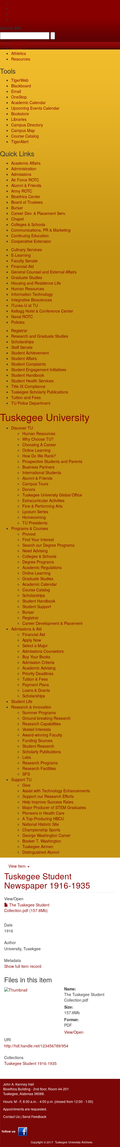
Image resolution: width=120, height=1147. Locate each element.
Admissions (21, 174)
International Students (41, 472)
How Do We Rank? (39, 456)
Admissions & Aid (26, 629)
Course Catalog (25, 136)
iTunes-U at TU (24, 305)
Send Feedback (34, 1116)
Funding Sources (37, 740)
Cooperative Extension (31, 241)
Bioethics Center (25, 196)
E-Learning (21, 255)
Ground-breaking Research (46, 718)
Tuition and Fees (26, 397)
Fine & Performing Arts (42, 506)
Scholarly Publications (41, 751)
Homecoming (34, 517)
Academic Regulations (42, 567)
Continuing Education (30, 235)
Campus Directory (27, 125)
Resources (20, 59)
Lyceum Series (35, 511)
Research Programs (40, 763)
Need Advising (35, 550)
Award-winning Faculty (42, 735)
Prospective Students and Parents (52, 461)
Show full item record (22, 966)
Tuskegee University (45, 417)
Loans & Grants (36, 690)
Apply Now (31, 640)
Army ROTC (21, 191)
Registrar (19, 330)
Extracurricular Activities (43, 500)
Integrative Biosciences (31, 300)
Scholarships (22, 341)
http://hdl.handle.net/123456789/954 (36, 1045)
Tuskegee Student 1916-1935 (30, 1063)
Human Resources (27, 288)
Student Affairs (24, 358)
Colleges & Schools (28, 224)
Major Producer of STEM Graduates (54, 807)
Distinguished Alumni (40, 852)
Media (16, 48)
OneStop (19, 97)
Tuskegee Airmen (37, 846)
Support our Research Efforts (48, 796)
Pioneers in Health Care (43, 813)
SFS (26, 774)
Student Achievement (30, 353)
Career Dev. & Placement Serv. (38, 213)
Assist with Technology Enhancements (56, 790)
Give (15, 8)
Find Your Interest (38, 539)
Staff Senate (22, 347)
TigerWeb (19, 42)
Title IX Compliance (28, 386)
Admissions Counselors (43, 651)
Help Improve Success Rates (47, 802)
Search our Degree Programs (48, 545)
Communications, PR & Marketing (41, 230)
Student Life (21, 701)
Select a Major (35, 645)
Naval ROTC (22, 316)
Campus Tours (35, 483)
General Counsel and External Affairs (43, 272)
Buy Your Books (36, 656)
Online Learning (36, 450)
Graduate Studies (26, 277)
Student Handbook (27, 375)
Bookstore (20, 113)
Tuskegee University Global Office (52, 495)
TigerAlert (19, 141)
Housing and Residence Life (36, 283)
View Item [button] (17, 866)
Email (16, 91)
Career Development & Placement (52, 623)
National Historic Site (40, 824)
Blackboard (21, 85)
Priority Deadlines (37, 673)
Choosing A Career (39, 444)
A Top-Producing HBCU (43, 818)
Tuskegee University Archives (73, 1142)
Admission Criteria (38, 662)
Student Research (38, 746)
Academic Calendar (28, 102)
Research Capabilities (41, 723)
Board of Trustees (27, 202)
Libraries (19, 119)
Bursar (17, 207)
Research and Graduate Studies (39, 336)
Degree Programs (38, 562)
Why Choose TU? (38, 439)
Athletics (18, 53)
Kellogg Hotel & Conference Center (42, 311)
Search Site (10, 28)
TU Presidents (34, 522)
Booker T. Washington (41, 841)
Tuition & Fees (35, 679)
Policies (18, 322)
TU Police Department (30, 403)
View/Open (73, 1032)
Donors (28, 489)
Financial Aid (22, 266)
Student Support (36, 606)
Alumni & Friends (26, 185)
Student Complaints (28, 364)
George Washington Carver (46, 835)
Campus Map (23, 130)
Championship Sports (41, 829)
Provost (29, 534)
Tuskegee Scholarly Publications (39, 392)
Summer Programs (39, 712)
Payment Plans (35, 684)
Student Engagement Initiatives (38, 369)
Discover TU (22, 428)
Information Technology (32, 294)
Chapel (17, 219)
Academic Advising (39, 668)
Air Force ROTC (25, 180)
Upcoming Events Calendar (35, 108)
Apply (16, 3)
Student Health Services (32, 380)
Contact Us (11, 1116)
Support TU (21, 779)
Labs (26, 757)
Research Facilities (39, 768)
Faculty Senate (24, 260)
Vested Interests (36, 729)
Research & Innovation (31, 707)
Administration (23, 168)
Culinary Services (26, 249)
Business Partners (38, 467)
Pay (14, 19)
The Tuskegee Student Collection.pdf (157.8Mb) (26, 907)
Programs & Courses (29, 528)
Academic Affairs (25, 163)
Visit (14, 14)
